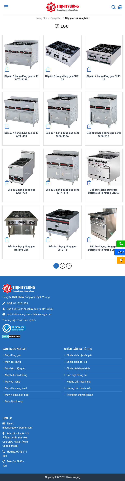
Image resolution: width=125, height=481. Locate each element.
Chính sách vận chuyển (79, 355)
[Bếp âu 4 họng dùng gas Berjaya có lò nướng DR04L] (103, 224)
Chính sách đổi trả (77, 361)
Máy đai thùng (13, 361)
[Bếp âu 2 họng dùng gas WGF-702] (21, 167)
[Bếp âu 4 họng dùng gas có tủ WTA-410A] (62, 111)
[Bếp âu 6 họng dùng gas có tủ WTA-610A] (21, 54)
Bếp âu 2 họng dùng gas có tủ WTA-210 (104, 134)
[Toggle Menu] (6, 7)
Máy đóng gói (13, 355)
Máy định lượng (13, 401)
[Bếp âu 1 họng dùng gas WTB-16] (62, 224)
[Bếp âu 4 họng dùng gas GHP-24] (103, 54)
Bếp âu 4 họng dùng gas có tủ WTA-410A (62, 134)
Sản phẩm (56, 18)
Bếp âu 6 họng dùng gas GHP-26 (62, 78)
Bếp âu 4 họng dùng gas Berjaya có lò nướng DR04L (103, 248)
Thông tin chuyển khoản (80, 394)
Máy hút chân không (16, 375)
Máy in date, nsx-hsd (16, 394)
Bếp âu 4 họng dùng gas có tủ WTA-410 (21, 134)
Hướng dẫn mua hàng (78, 381)
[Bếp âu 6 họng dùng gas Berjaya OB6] (21, 224)
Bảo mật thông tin (77, 375)
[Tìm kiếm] (113, 7)
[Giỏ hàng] (120, 7)
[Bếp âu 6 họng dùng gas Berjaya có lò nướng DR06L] (103, 167)
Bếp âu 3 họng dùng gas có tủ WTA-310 (62, 191)
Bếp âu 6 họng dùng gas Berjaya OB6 (21, 248)
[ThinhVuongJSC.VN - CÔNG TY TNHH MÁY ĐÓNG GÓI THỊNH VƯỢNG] (62, 7)
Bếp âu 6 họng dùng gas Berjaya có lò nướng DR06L (103, 191)
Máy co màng (12, 381)
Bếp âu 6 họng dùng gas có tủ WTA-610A (21, 78)
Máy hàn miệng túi (15, 368)
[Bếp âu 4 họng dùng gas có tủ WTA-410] (21, 111)
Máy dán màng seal (16, 388)
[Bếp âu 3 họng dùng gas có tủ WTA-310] (62, 167)
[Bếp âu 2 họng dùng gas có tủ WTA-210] (103, 111)
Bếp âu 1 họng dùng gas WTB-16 (62, 248)
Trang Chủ (41, 18)
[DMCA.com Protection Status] (11, 336)
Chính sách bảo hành (78, 368)
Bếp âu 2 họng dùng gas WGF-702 (21, 191)
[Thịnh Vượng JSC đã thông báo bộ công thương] (13, 329)
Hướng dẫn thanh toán (79, 388)
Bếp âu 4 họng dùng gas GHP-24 (103, 78)
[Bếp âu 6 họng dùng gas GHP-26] (62, 54)
